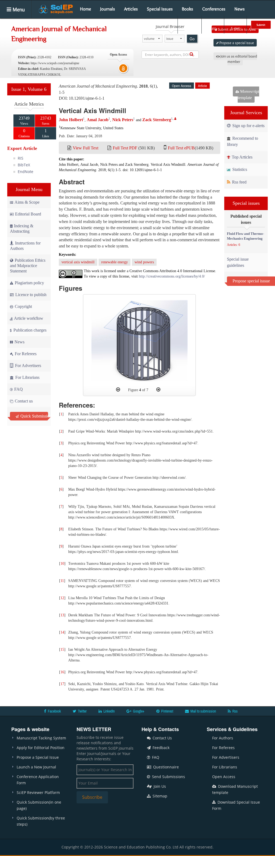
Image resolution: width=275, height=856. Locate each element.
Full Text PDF (125, 148)
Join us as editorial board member (238, 59)
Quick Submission (33, 416)
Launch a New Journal (36, 766)
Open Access (223, 776)
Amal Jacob (97, 119)
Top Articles (241, 157)
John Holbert (71, 119)
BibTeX (24, 164)
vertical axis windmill (78, 262)
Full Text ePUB (181, 148)
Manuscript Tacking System (41, 737)
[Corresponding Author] (175, 118)
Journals (107, 9)
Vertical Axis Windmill (92, 110)
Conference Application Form (38, 779)
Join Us (159, 786)
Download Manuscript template (235, 789)
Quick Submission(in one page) (39, 805)
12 (62, 598)
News (239, 9)
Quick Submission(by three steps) (41, 821)
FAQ (18, 389)
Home (85, 9)
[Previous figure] (118, 389)
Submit (260, 25)
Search (189, 28)
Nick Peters (122, 119)
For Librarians (26, 377)
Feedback (160, 747)
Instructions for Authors (25, 246)
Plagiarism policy (29, 282)
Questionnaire (165, 766)
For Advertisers (27, 365)
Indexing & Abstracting (21, 228)
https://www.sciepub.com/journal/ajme (55, 63)
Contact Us (161, 737)
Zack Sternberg (156, 119)
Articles (131, 9)
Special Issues (160, 9)
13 (62, 615)
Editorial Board (28, 214)
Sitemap (159, 796)
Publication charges (29, 330)
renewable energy (114, 262)
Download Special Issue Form (236, 805)
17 (62, 684)
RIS (20, 158)
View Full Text (85, 148)
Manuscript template (248, 94)
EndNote (25, 171)
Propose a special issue (236, 42)
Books (187, 9)
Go (192, 38)
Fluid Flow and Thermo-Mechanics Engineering (245, 236)
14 (62, 632)
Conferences (213, 9)
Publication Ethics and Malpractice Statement (27, 265)
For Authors (222, 737)
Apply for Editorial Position (40, 747)
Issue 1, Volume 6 (28, 89)
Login (212, 28)
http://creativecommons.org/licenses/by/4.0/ (172, 276)
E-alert (235, 28)
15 (62, 650)
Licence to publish (30, 294)
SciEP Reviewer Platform (38, 792)
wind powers (144, 262)
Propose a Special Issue (38, 757)
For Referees (25, 353)
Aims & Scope (27, 202)
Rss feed (239, 182)
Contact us (23, 401)
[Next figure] (158, 389)
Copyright (23, 306)
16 (62, 672)
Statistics (239, 169)
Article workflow (28, 318)
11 (62, 581)
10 (62, 564)
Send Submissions (168, 776)
